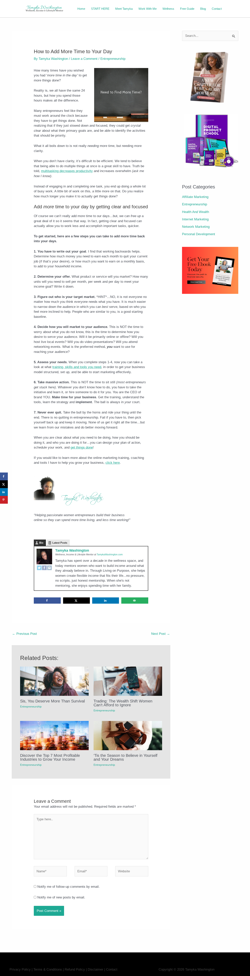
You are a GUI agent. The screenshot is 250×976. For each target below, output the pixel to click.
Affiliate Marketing (195, 197)
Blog (203, 8)
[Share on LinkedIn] (105, 600)
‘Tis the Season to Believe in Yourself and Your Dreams (125, 757)
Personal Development (198, 234)
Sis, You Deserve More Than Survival (52, 701)
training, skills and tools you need (76, 367)
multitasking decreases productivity (67, 171)
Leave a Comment (84, 59)
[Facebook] (44, 567)
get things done (82, 447)
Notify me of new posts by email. (61, 897)
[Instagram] (49, 567)
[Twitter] (39, 567)
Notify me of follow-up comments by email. (68, 887)
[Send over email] (134, 600)
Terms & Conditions (47, 969)
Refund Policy (75, 969)
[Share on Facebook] (47, 600)
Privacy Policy (20, 969)
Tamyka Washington (72, 550)
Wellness (168, 8)
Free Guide (187, 8)
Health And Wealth (195, 212)
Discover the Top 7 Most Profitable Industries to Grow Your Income (50, 757)
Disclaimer (96, 969)
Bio (41, 542)
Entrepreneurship (112, 59)
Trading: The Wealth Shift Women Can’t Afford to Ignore (123, 703)
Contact (217, 8)
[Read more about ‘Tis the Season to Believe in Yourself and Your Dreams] (128, 735)
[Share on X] (76, 600)
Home (81, 8)
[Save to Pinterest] (4, 500)
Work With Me (147, 8)
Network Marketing (196, 227)
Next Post (160, 634)
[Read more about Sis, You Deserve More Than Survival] (54, 681)
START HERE (100, 8)
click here (112, 463)
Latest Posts (59, 542)
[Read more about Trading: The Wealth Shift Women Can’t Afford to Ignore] (128, 681)
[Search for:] (210, 36)
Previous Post (24, 634)
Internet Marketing (195, 219)
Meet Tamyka (124, 8)
